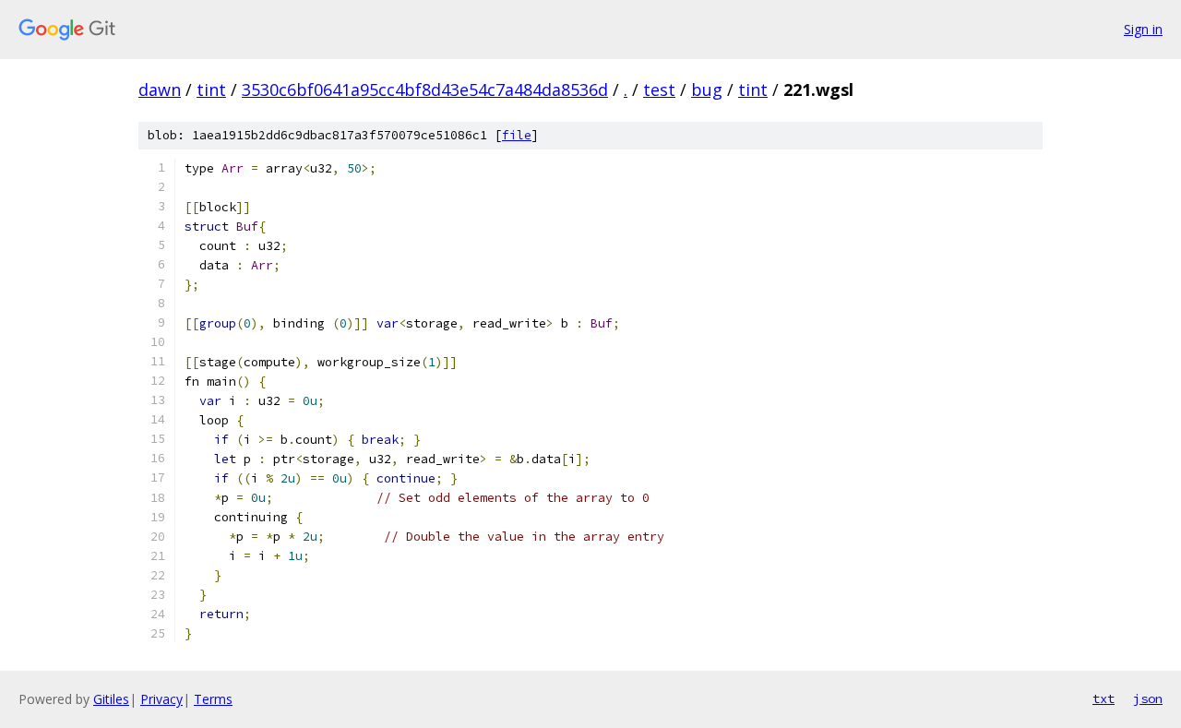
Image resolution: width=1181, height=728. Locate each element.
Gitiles (111, 699)
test (659, 89)
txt (1103, 698)
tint (211, 89)
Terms (213, 699)
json (1148, 698)
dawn (159, 89)
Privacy (161, 699)
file (516, 135)
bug (706, 89)
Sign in (1143, 29)
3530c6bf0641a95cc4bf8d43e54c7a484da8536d (425, 89)
